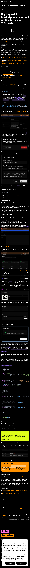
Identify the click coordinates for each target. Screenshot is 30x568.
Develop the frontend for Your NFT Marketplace (13, 63)
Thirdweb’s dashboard (8, 246)
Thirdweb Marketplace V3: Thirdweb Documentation (14, 490)
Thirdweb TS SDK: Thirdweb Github (10, 492)
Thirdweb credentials (7, 77)
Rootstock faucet (20, 75)
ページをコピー (7, 30)
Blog (2, 556)
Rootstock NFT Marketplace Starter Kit (11, 493)
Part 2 (21, 476)
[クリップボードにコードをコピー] (27, 89)
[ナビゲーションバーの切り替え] (28, 2)
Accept (10, 563)
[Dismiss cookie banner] (26, 541)
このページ (3, 9)
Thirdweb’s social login (8, 74)
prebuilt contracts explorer (10, 270)
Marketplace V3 (24, 270)
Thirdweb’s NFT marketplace (7, 41)
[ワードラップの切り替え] (24, 89)
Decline (21, 563)
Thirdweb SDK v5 (13, 84)
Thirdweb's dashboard (21, 111)
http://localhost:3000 (22, 195)
